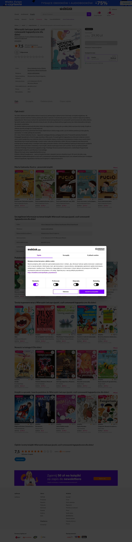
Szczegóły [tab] (66, 255)
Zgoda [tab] (39, 255)
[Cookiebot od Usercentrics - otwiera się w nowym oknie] (96, 249)
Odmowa (66, 291)
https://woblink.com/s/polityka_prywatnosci (42, 272)
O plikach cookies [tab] (93, 255)
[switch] (55, 284)
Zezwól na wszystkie (91, 291)
